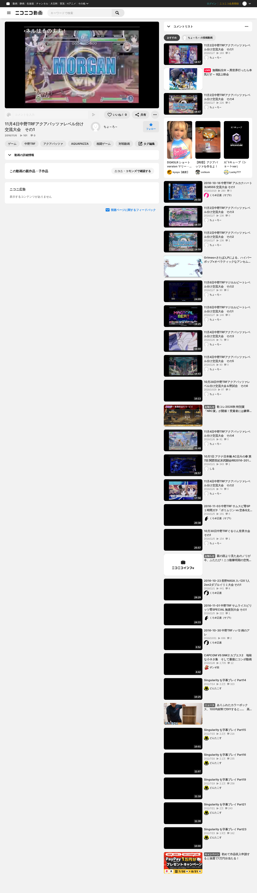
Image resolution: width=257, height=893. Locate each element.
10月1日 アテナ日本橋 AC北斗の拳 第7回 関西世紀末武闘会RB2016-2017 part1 (227, 458)
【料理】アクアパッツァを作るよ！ (206, 164)
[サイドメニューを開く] (9, 13)
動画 (15, 3)
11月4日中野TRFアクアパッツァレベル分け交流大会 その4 (227, 433)
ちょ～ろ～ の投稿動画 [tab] (200, 37)
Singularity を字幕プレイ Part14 (225, 680)
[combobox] (79, 13)
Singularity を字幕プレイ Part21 (225, 804)
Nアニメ (71, 3)
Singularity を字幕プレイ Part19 (225, 779)
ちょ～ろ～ (111, 126)
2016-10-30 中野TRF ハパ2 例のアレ (227, 632)
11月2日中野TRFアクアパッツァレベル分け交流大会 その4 (227, 97)
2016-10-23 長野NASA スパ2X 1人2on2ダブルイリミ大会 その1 (227, 582)
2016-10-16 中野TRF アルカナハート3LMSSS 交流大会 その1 (228, 185)
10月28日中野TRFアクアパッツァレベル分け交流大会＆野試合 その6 (227, 383)
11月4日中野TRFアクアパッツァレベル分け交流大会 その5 (227, 359)
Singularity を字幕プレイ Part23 (225, 829)
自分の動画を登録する (32, 212)
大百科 (54, 3)
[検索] (118, 13)
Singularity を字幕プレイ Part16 (225, 754)
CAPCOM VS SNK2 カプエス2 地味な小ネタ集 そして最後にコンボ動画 (228, 657)
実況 (62, 3)
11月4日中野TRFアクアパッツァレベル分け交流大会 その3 (227, 334)
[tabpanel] (208, 458)
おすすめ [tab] (172, 37)
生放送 (30, 3)
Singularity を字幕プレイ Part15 (225, 729)
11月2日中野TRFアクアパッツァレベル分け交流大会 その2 (227, 234)
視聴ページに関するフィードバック (133, 287)
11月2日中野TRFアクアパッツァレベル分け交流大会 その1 (227, 47)
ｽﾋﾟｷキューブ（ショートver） (235, 164)
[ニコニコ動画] (29, 13)
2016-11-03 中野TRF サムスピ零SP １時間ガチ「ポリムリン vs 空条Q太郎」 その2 (227, 508)
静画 (22, 3)
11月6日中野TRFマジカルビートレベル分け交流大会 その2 (227, 284)
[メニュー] (155, 115)
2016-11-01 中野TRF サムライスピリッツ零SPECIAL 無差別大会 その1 (228, 607)
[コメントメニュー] (247, 26)
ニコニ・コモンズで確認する (132, 171)
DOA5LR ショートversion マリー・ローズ (179, 164)
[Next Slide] (151, 249)
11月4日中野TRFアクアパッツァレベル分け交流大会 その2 (227, 483)
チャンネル (42, 3)
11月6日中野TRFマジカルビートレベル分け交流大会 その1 (227, 309)
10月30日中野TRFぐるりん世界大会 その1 (228, 533)
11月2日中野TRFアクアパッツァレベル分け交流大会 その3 (227, 209)
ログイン (211, 3)
